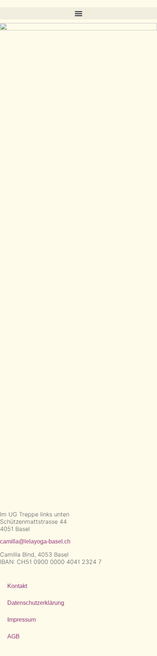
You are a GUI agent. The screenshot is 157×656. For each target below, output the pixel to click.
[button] (78, 13)
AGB (13, 636)
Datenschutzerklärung (35, 603)
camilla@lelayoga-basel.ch (35, 541)
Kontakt (17, 586)
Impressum (21, 620)
